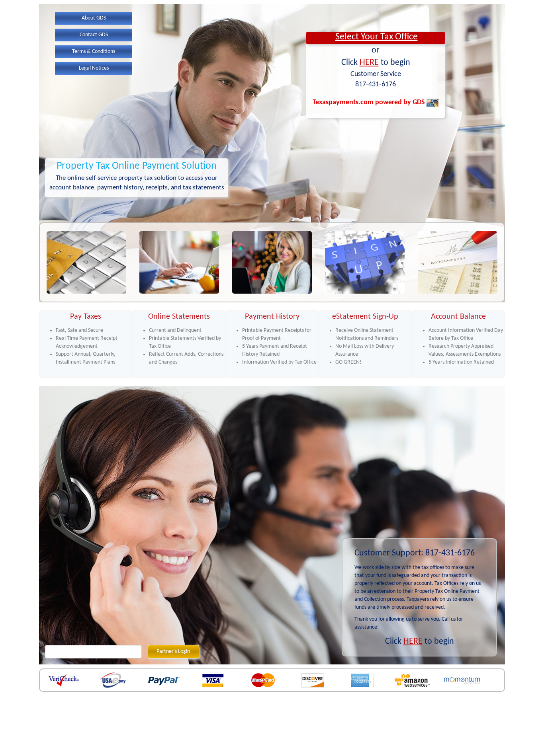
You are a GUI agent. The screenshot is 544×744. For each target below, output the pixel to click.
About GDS (94, 18)
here (369, 62)
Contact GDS (94, 35)
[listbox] (375, 38)
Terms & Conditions (93, 52)
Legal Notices (94, 68)
